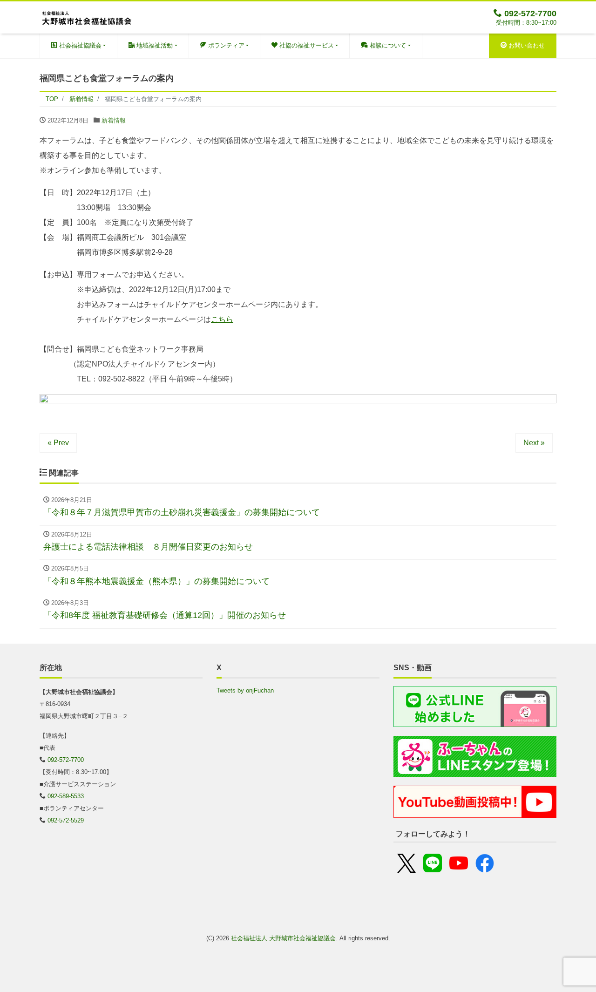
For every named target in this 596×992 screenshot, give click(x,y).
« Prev (58, 443)
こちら (222, 319)
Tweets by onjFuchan (245, 690)
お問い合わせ (526, 45)
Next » (534, 443)
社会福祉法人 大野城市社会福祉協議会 (283, 938)
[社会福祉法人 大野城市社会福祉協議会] (86, 16)
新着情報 (114, 120)
